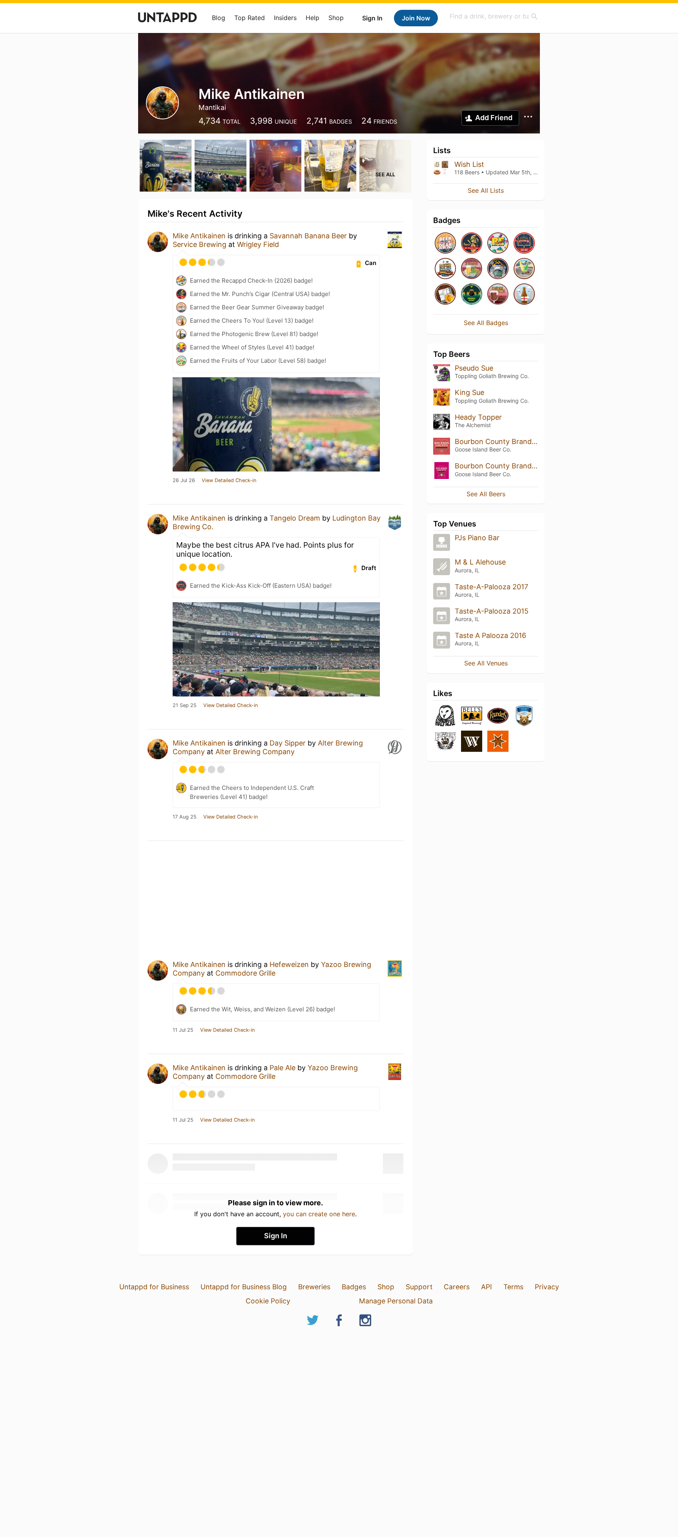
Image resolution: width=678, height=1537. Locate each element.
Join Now (416, 18)
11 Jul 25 (183, 1030)
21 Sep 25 (185, 705)
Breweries (314, 1287)
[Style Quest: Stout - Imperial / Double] (471, 294)
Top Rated (249, 18)
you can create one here (319, 1214)
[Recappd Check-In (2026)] (498, 243)
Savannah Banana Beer (308, 236)
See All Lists (486, 190)
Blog (218, 18)
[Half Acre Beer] (445, 716)
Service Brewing (199, 244)
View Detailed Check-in (229, 480)
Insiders (285, 18)
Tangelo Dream (295, 518)
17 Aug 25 (185, 817)
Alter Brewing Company (255, 751)
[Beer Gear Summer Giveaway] (445, 243)
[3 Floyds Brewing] (445, 742)
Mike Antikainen (199, 236)
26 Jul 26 (184, 480)
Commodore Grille (245, 973)
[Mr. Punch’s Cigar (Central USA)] (471, 243)
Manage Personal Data (396, 1301)
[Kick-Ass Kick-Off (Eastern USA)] (524, 243)
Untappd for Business (154, 1287)
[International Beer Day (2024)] (498, 269)
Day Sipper (288, 743)
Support (419, 1287)
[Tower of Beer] (524, 294)
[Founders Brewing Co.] (498, 716)
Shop (336, 18)
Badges (354, 1287)
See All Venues (486, 663)
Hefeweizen (289, 964)
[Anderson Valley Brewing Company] (524, 716)
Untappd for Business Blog (243, 1287)
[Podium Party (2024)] (445, 294)
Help (312, 18)
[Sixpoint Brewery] (498, 742)
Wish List (469, 164)
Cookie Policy (268, 1301)
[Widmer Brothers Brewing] (471, 742)
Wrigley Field (258, 244)
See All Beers (486, 494)
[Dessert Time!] (498, 294)
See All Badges (486, 323)
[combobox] (494, 16)
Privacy (547, 1287)
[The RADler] (524, 269)
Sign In (372, 18)
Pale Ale (282, 1068)
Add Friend (493, 117)
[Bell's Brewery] (471, 716)
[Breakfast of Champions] (471, 269)
